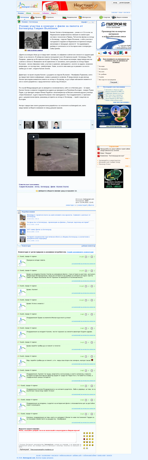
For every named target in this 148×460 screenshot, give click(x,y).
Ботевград (33, 22)
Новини (21, 13)
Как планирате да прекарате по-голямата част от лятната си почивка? (116, 60)
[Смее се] (92, 436)
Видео (53, 13)
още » (127, 158)
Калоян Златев (63, 187)
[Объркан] (87, 436)
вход (115, 2)
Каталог (36, 13)
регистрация (125, 2)
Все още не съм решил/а (107, 79)
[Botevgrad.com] (84, 448)
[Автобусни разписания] (105, 53)
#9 (18, 370)
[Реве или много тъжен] (92, 439)
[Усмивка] (87, 433)
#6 (18, 328)
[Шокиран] (84, 436)
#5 (18, 314)
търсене (114, 12)
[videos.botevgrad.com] (87, 448)
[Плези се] (87, 439)
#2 (18, 270)
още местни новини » (121, 102)
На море (102, 66)
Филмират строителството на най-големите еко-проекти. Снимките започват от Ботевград (58, 215)
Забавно (45, 13)
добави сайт (77, 455)
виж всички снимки (35, 50)
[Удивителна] (84, 445)
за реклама (46, 455)
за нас (38, 455)
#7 (18, 342)
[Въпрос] (87, 445)
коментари (71, 205)
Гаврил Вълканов (26, 187)
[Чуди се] (90, 442)
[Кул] (90, 436)
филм (53, 187)
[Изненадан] (92, 433)
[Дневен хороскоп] (110, 53)
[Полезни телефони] (127, 53)
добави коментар (88, 246)
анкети (109, 455)
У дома (101, 77)
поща (120, 12)
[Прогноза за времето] (100, 53)
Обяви (28, 13)
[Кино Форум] (119, 53)
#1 (18, 256)
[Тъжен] (90, 433)
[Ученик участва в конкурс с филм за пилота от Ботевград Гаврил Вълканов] (33, 48)
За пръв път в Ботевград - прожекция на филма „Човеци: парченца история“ (58, 222)
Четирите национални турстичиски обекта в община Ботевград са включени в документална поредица (58, 237)
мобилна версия (65, 455)
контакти (126, 12)
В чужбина (102, 74)
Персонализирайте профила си (42, 449)
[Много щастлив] (84, 433)
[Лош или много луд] (84, 442)
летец (37, 187)
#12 (18, 413)
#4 (18, 300)
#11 (18, 399)
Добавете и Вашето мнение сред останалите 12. (57, 191)
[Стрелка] (92, 445)
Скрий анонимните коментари (80, 252)
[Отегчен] (90, 439)
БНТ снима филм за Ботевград (39, 229)
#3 (18, 286)
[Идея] (90, 445)
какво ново (101, 455)
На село (101, 71)
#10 (18, 385)
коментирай (82, 205)
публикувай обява (89, 455)
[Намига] (92, 442)
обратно (91, 205)
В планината (103, 69)
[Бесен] (84, 439)
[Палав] (87, 442)
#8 (18, 356)
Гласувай (113, 82)
